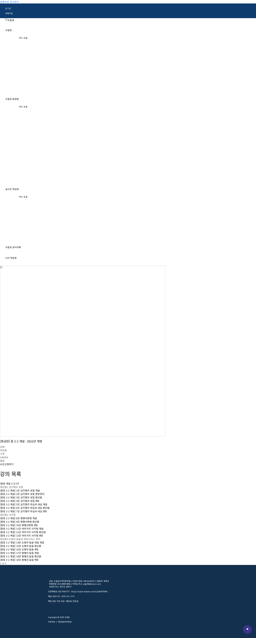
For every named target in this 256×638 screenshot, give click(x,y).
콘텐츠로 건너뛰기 (9, 1)
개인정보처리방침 (65, 621)
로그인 (8, 8)
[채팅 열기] (247, 629)
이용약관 (51, 621)
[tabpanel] (82, 505)
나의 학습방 (11, 257)
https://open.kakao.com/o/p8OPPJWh (89, 591)
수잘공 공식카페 (13, 247)
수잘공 (8, 30)
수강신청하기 (7, 464)
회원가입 (9, 13)
